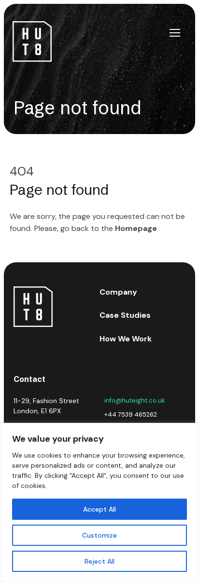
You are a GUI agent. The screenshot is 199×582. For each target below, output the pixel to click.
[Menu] (174, 32)
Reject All (99, 561)
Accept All (99, 509)
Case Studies (125, 315)
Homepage (136, 228)
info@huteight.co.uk (134, 400)
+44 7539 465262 (130, 414)
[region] (99, 502)
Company (118, 292)
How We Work (126, 339)
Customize (99, 535)
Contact (29, 379)
